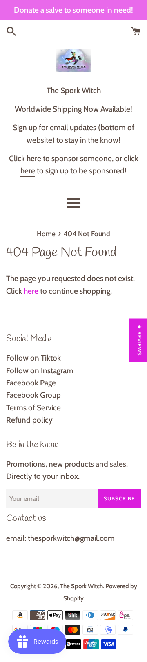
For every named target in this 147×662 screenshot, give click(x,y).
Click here (25, 158)
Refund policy (29, 420)
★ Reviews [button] (139, 340)
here (31, 291)
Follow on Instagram (40, 370)
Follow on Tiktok (33, 358)
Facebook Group (33, 395)
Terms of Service (33, 407)
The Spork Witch (81, 586)
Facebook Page (31, 382)
